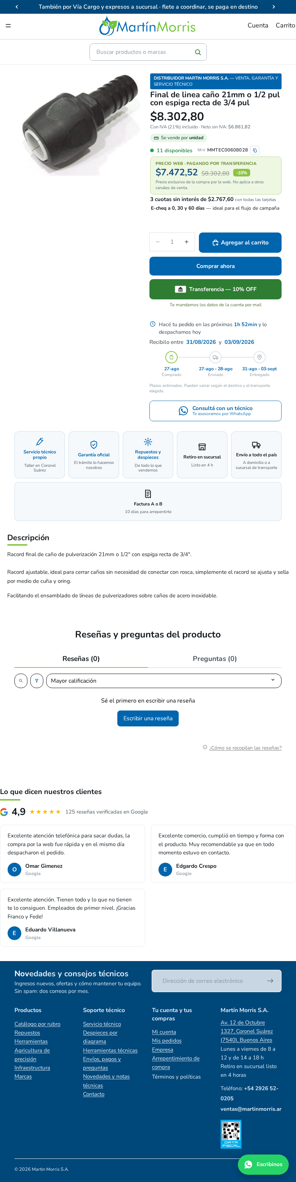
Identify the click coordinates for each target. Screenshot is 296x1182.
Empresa (162, 1049)
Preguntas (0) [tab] (215, 658)
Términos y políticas (176, 1076)
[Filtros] (36, 681)
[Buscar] (197, 52)
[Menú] (8, 25)
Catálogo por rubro (37, 1024)
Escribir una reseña (148, 718)
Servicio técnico (102, 1024)
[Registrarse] (270, 981)
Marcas (23, 1076)
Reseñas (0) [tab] (81, 658)
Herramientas (31, 1041)
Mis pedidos (167, 1040)
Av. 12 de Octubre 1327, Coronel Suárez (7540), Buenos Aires (247, 1031)
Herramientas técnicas (110, 1050)
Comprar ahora (215, 266)
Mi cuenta (164, 1032)
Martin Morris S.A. (50, 1169)
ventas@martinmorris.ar (251, 1109)
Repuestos (27, 1032)
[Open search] (20, 681)
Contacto (93, 1094)
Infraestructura (32, 1067)
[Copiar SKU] (255, 150)
